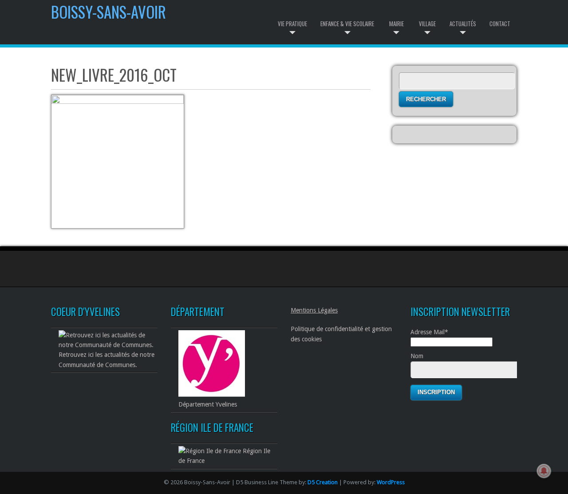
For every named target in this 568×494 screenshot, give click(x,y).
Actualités (463, 23)
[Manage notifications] (544, 471)
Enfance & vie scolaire (347, 23)
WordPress (391, 482)
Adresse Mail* (429, 332)
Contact (499, 23)
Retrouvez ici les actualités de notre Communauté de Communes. (106, 359)
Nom (416, 356)
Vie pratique (292, 23)
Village (427, 23)
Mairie (396, 23)
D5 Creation (323, 482)
